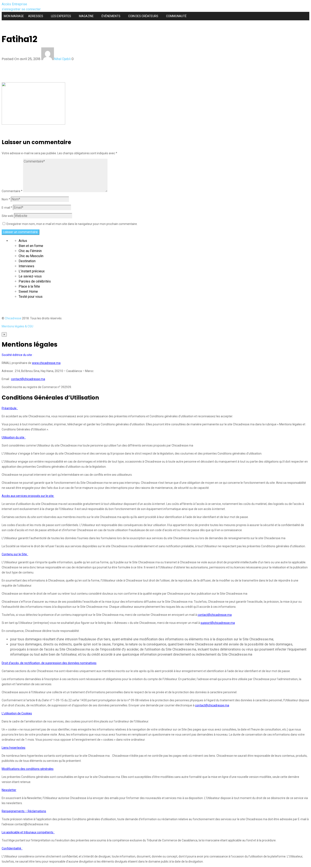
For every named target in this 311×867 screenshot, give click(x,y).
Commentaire (12, 191)
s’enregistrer (11, 9)
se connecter (31, 9)
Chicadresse (13, 318)
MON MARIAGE (14, 16)
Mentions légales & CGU (17, 326)
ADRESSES (35, 16)
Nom (6, 199)
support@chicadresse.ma (218, 622)
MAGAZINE (86, 16)
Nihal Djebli (62, 59)
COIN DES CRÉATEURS (143, 16)
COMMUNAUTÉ (176, 16)
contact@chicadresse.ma (28, 379)
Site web (7, 216)
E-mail (7, 207)
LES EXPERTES (61, 16)
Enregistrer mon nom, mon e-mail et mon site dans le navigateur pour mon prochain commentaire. (72, 224)
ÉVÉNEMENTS (111, 16)
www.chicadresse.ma (46, 363)
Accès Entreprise (14, 4)
